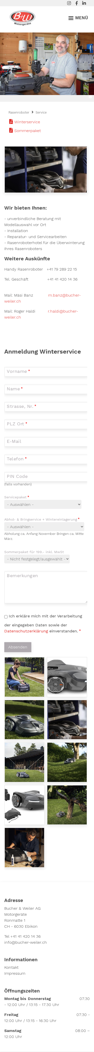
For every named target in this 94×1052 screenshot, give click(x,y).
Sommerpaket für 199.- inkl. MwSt (34, 552)
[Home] (22, 17)
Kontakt (11, 967)
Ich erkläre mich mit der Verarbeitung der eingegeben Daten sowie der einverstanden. (43, 623)
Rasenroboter (19, 112)
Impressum (14, 973)
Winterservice (27, 122)
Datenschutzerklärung (26, 631)
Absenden (17, 647)
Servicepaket (15, 497)
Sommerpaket (27, 130)
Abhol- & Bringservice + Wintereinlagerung (40, 519)
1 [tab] (90, 96)
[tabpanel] (47, 64)
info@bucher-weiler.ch (25, 942)
